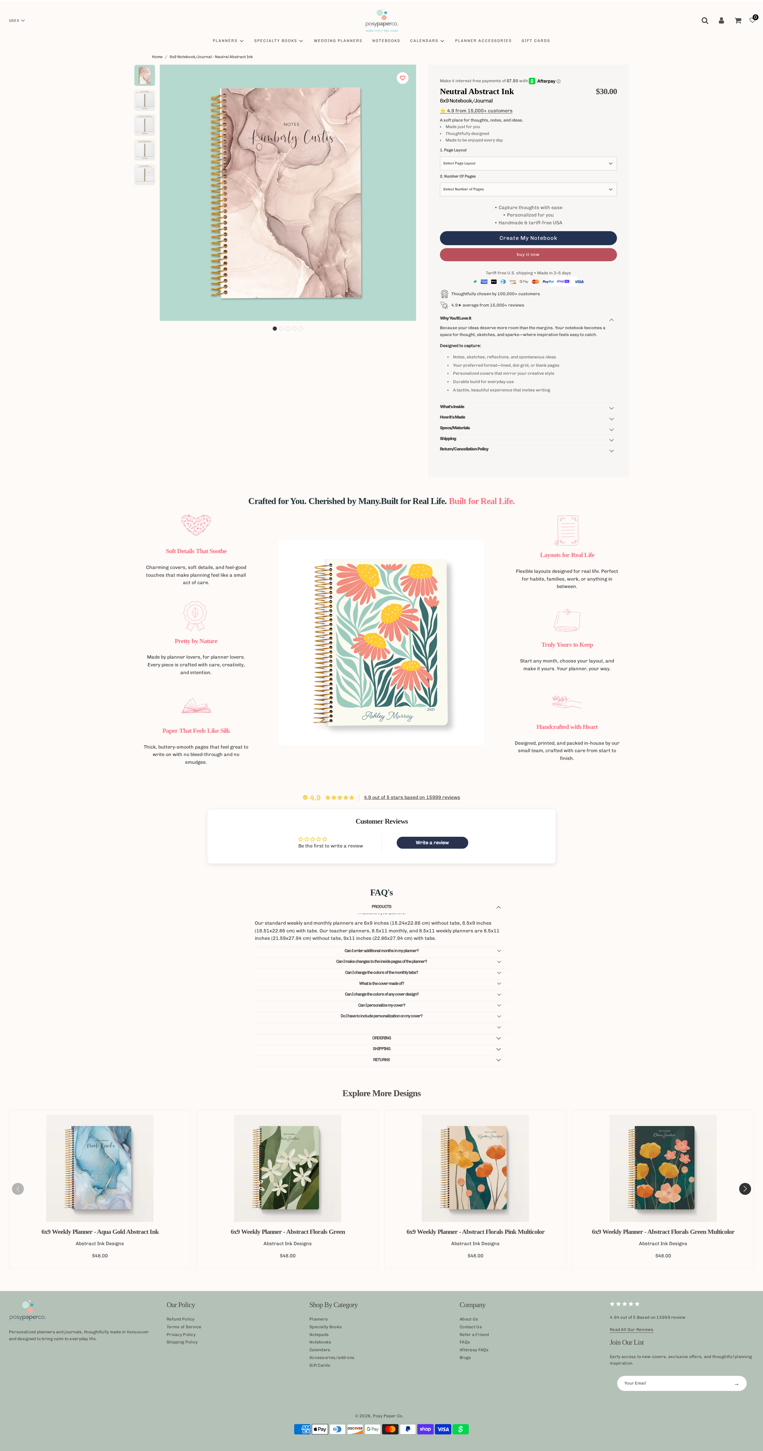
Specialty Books (325, 1326)
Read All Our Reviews (632, 1329)
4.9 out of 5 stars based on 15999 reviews (412, 797)
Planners (318, 1319)
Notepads (319, 1334)
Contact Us (471, 1326)
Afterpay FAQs (474, 1349)
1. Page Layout (453, 150)
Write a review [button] (432, 842)
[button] (275, 328)
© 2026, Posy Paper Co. (379, 1416)
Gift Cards (319, 1365)
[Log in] (721, 20)
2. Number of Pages (458, 176)
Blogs (465, 1357)
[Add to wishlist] (403, 78)
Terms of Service (184, 1326)
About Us (469, 1319)
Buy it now (528, 254)
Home (157, 57)
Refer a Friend (474, 1334)
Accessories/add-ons (331, 1357)
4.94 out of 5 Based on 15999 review (648, 1317)
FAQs (465, 1342)
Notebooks (320, 1342)
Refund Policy (181, 1319)
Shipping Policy (182, 1342)
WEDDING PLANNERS (338, 40)
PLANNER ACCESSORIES (483, 40)
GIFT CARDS (536, 40)
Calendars (320, 1349)
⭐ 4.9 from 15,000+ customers (476, 110)
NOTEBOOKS (386, 40)
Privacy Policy (181, 1334)
